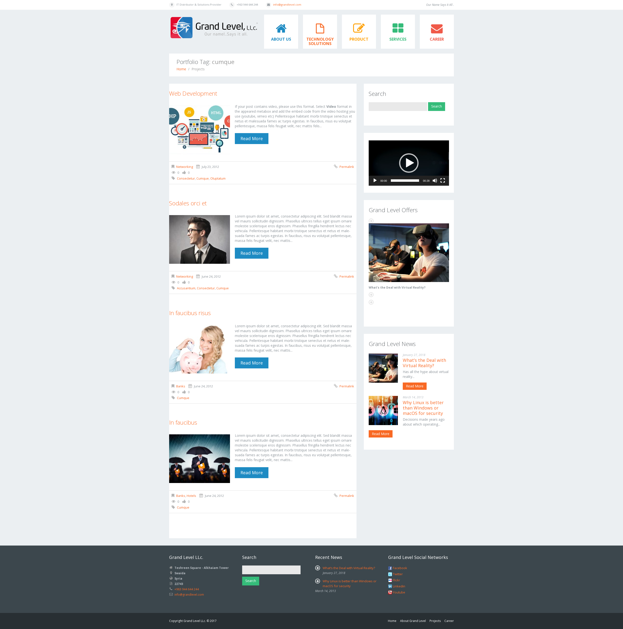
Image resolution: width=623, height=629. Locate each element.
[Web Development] (199, 129)
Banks (180, 386)
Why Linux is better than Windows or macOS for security (423, 408)
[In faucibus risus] (199, 349)
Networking (184, 166)
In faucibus (183, 422)
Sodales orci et (188, 203)
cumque (202, 178)
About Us (281, 39)
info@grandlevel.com (287, 4)
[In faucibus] (199, 458)
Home (181, 69)
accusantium (186, 288)
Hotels (191, 495)
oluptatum (218, 178)
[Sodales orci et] (199, 239)
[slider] (405, 180)
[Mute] (434, 180)
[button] (409, 163)
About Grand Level (413, 621)
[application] (409, 163)
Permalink (346, 166)
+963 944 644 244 (186, 589)
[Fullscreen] (442, 180)
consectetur (186, 178)
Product (358, 39)
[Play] (375, 180)
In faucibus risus (190, 313)
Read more (251, 138)
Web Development (193, 93)
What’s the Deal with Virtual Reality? (397, 287)
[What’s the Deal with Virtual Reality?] (409, 252)
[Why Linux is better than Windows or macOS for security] (383, 410)
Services (397, 39)
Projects (435, 621)
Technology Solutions (320, 41)
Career (437, 39)
